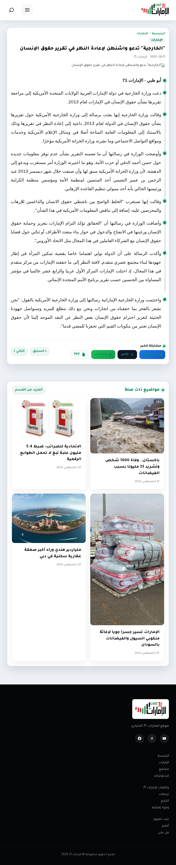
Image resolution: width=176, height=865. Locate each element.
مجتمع (164, 769)
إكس (124, 354)
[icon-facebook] (139, 738)
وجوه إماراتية (160, 807)
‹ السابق (40, 351)
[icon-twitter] (152, 738)
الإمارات (142, 33)
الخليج (165, 801)
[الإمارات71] (155, 10)
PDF (77, 354)
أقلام (165, 826)
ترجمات (164, 794)
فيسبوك (150, 354)
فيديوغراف (161, 776)
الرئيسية (158, 33)
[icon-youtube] (164, 738)
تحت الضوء (161, 819)
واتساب (100, 354)
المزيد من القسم (28, 390)
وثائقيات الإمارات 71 (156, 787)
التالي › (19, 351)
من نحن (163, 832)
